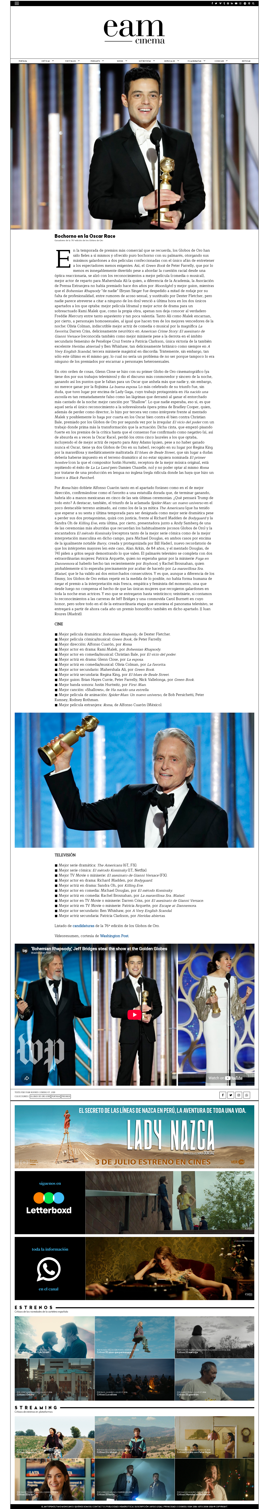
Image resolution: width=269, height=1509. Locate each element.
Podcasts (95, 61)
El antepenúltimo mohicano (68, 11)
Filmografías (194, 61)
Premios (66, 1096)
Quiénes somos (82, 1507)
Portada (23, 61)
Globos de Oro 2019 (40, 1096)
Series (120, 61)
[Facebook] (222, 1095)
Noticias (246, 61)
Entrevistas (145, 61)
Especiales (169, 61)
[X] (230, 1095)
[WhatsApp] (246, 1095)
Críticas (46, 61)
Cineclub (219, 61)
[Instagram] (238, 1095)
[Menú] (17, 3)
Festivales (70, 61)
